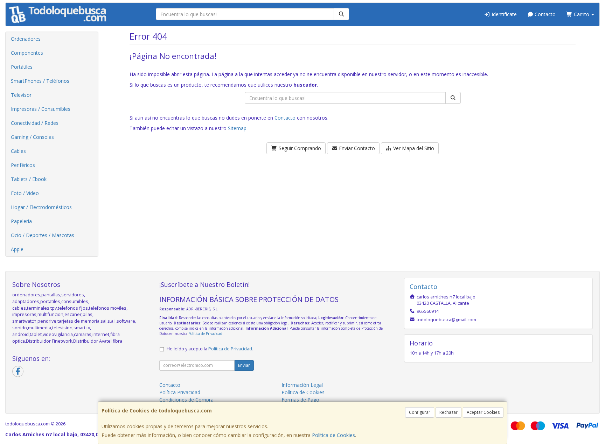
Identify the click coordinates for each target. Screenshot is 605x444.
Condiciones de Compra (186, 399)
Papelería (21, 221)
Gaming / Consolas (32, 137)
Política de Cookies (333, 435)
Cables (18, 151)
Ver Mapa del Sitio (413, 148)
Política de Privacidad (205, 333)
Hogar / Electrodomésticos (41, 207)
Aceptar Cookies (483, 412)
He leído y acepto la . (210, 349)
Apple (17, 249)
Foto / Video (25, 193)
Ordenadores (26, 38)
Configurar (419, 412)
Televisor (21, 95)
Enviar (244, 365)
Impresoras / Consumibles (40, 109)
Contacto (544, 14)
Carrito (581, 14)
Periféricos (23, 165)
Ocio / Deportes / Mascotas (42, 235)
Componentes (27, 52)
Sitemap (237, 128)
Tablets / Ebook (29, 179)
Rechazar (448, 412)
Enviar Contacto (356, 148)
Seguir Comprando (299, 148)
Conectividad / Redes (34, 123)
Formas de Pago (300, 399)
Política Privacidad (179, 392)
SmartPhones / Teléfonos (40, 81)
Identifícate (503, 14)
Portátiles (22, 66)
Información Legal (302, 385)
